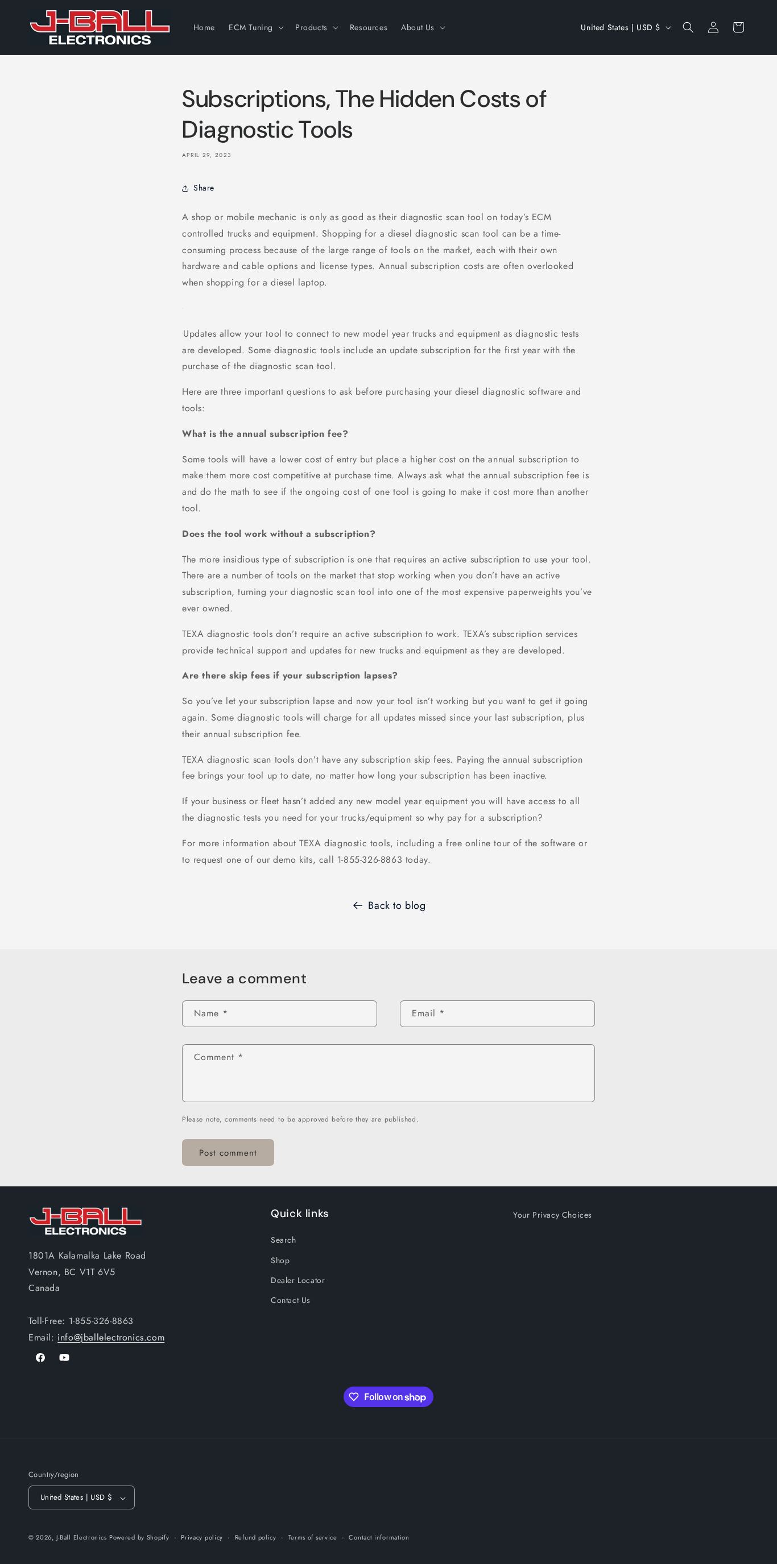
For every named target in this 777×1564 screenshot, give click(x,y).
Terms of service (312, 1537)
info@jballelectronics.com (110, 1336)
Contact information (379, 1537)
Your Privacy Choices (552, 1214)
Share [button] (203, 187)
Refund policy (255, 1537)
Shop (280, 1259)
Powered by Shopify (139, 1537)
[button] (255, 27)
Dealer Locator (298, 1279)
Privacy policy (202, 1537)
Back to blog (396, 905)
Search (283, 1240)
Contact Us (291, 1299)
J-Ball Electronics (81, 1537)
